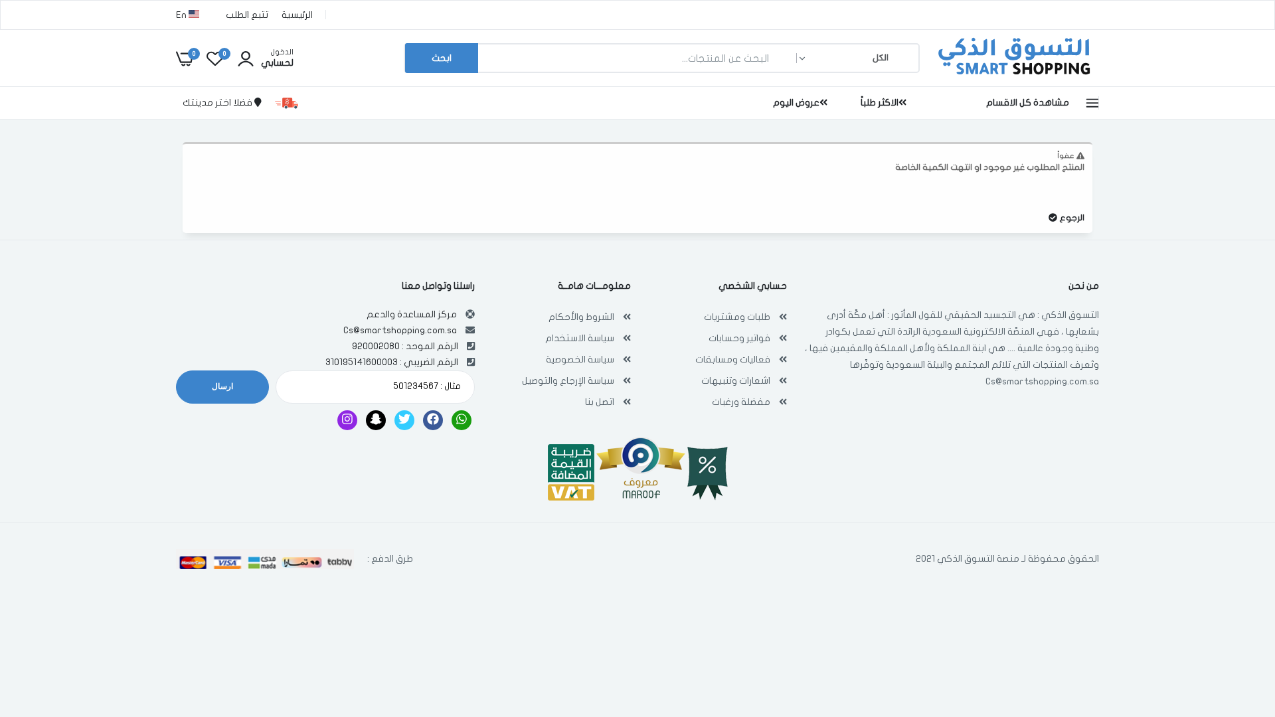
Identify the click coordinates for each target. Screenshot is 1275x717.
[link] (36, 620)
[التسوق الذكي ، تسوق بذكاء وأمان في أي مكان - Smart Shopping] (1012, 76)
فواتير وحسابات (739, 338)
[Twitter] (404, 420)
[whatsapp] (461, 420)
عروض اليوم (796, 103)
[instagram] (347, 420)
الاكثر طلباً (879, 103)
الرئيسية (297, 15)
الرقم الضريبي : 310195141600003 (391, 362)
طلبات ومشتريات (737, 317)
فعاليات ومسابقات (732, 359)
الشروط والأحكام (581, 317)
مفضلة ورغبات (741, 402)
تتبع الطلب (247, 15)
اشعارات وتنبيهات (735, 381)
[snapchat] (376, 420)
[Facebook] (433, 420)
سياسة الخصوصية (580, 359)
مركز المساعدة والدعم (412, 314)
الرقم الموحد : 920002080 (405, 346)
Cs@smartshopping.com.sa (1042, 381)
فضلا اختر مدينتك (218, 103)
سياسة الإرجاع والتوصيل (568, 381)
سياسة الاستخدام (579, 338)
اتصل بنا (599, 402)
